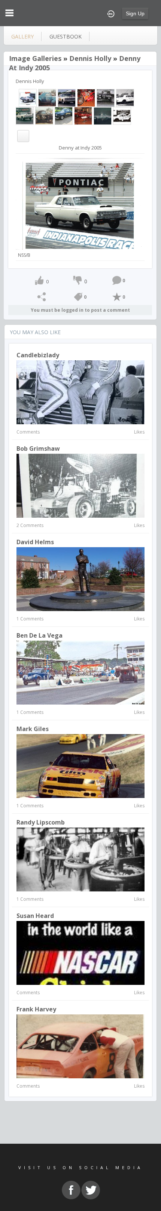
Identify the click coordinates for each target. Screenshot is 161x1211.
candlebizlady (37, 355)
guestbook (65, 36)
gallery (22, 36)
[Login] (111, 13)
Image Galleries (35, 58)
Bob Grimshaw (38, 448)
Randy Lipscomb (40, 822)
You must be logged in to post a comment (80, 310)
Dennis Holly (90, 58)
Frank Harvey (36, 1009)
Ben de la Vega (39, 635)
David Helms (35, 542)
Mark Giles (32, 729)
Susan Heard (35, 916)
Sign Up (135, 13)
